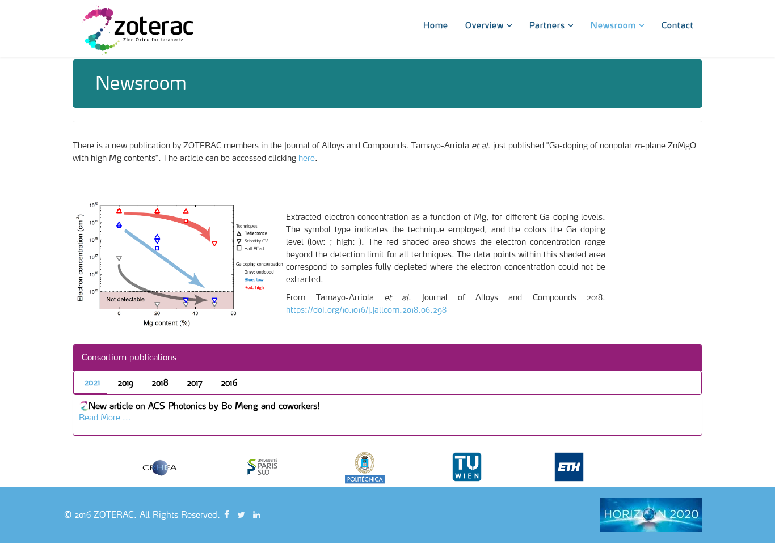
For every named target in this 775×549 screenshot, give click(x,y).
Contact (678, 24)
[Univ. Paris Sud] (285, 467)
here (306, 158)
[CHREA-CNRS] (183, 467)
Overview (484, 24)
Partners (547, 24)
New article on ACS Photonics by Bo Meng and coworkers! (204, 406)
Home (435, 24)
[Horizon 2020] (651, 515)
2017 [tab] (195, 382)
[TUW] (489, 467)
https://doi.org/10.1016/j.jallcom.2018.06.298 (366, 310)
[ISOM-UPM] (387, 467)
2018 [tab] (160, 382)
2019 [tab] (125, 382)
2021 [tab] (92, 382)
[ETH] (591, 467)
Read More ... (105, 417)
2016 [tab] (229, 382)
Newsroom (613, 24)
